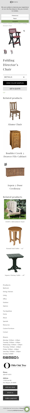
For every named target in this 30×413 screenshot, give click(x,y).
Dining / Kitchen (8, 292)
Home (5, 314)
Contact (5, 332)
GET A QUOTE (15, 89)
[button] (24, 30)
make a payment (11, 398)
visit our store (10, 387)
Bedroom (6, 288)
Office (5, 299)
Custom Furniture (8, 328)
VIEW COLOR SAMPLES (15, 83)
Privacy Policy (23, 408)
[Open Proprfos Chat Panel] (26, 409)
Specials (5, 321)
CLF (4, 92)
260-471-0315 (7, 374)
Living (5, 295)
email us (10, 393)
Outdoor (5, 302)
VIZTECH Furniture (18, 410)
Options (5, 306)
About (5, 318)
